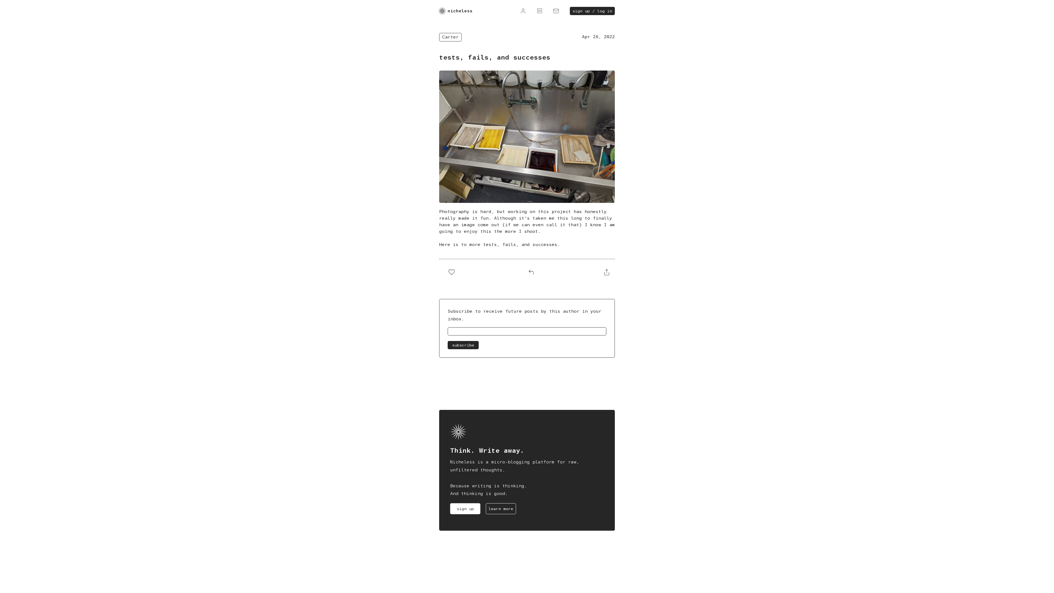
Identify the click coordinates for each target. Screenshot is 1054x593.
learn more (501, 508)
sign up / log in (592, 11)
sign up (465, 508)
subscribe (463, 345)
